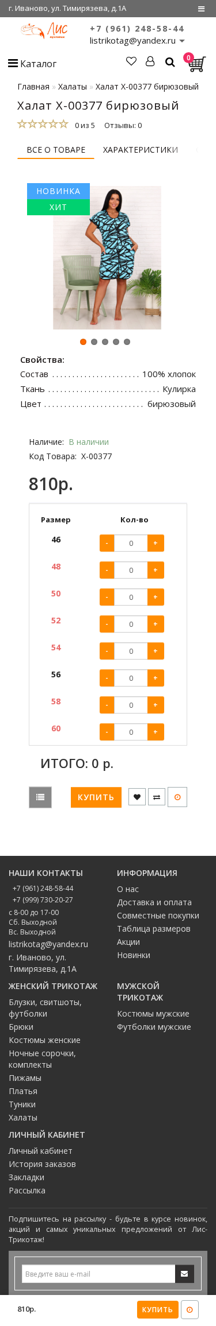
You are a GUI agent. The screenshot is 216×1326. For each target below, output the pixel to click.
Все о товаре (55, 149)
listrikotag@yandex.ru (48, 944)
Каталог (37, 63)
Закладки (26, 1177)
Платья (23, 1090)
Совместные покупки (158, 915)
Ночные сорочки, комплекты (42, 1059)
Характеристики (140, 149)
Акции (128, 941)
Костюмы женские (45, 1039)
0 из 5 (83, 125)
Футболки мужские (154, 1026)
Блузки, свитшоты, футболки (45, 1008)
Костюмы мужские (153, 1013)
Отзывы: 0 (123, 125)
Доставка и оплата (154, 902)
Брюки (21, 1026)
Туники (22, 1104)
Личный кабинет (41, 1150)
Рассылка (27, 1190)
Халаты (23, 1117)
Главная (33, 86)
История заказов (42, 1163)
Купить (157, 1310)
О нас (128, 888)
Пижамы (25, 1077)
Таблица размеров (154, 928)
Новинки (133, 954)
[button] (83, 342)
